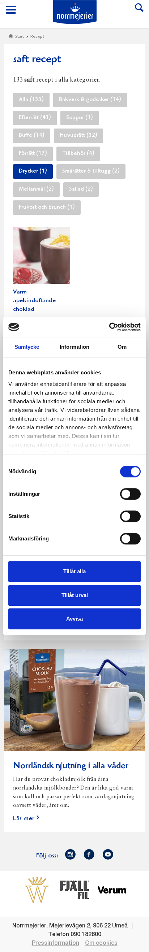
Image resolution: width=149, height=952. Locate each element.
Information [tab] (74, 347)
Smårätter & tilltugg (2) (91, 171)
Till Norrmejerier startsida (75, 12)
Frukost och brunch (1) (47, 207)
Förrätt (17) (33, 154)
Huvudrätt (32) (78, 136)
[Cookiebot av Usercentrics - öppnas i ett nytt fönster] (109, 327)
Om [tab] (122, 347)
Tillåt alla (74, 571)
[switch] (130, 493)
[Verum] (112, 890)
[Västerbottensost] (36, 890)
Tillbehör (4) (78, 154)
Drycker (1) (33, 171)
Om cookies (101, 943)
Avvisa (74, 619)
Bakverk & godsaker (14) (90, 100)
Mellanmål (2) (36, 189)
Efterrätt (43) (35, 118)
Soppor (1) (79, 118)
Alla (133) (31, 100)
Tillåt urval (74, 595)
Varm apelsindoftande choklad (34, 301)
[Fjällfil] (74, 890)
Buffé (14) (31, 136)
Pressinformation (55, 943)
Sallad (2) (81, 189)
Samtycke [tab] (26, 347)
